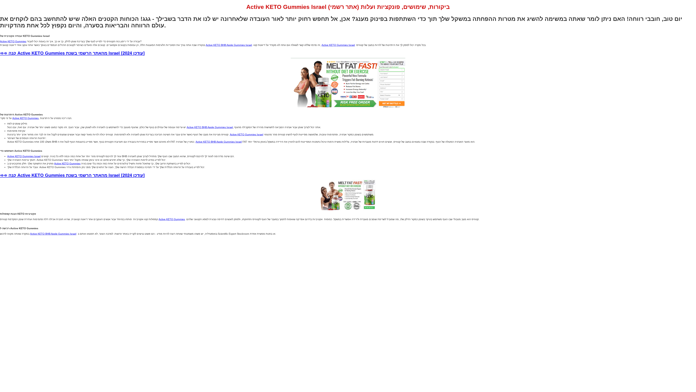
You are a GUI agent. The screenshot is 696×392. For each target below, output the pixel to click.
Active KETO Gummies (13, 41)
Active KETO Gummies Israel (338, 45)
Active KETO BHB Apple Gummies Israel (229, 45)
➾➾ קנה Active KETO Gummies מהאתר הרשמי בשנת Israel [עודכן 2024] (72, 53)
